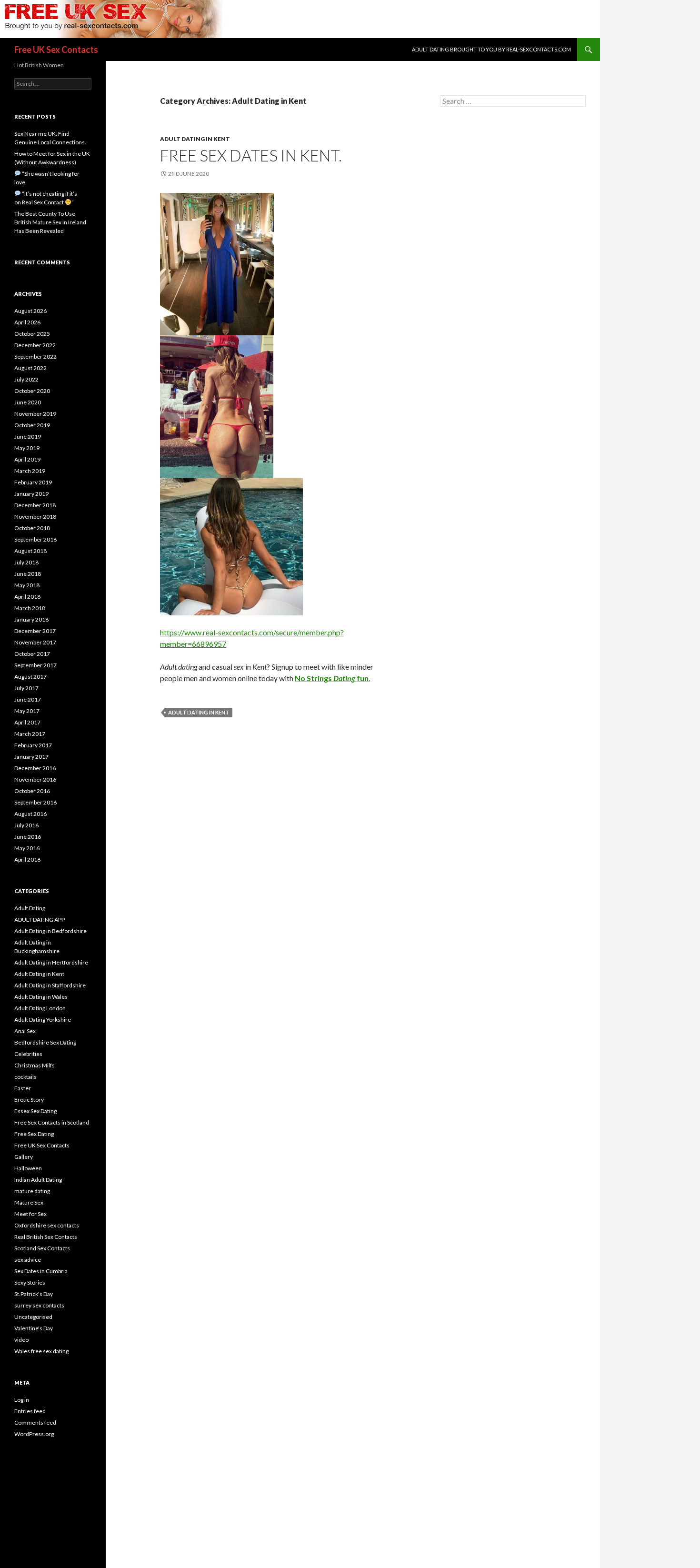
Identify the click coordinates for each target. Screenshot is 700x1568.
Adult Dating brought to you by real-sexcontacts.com (491, 49)
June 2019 (27, 436)
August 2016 (30, 813)
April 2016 (27, 859)
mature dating (32, 1191)
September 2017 (35, 665)
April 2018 (27, 596)
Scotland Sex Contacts (42, 1248)
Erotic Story (29, 1099)
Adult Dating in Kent (195, 138)
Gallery (23, 1156)
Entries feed (30, 1411)
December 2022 (35, 345)
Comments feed (35, 1422)
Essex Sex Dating (35, 1111)
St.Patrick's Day (33, 1293)
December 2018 (35, 505)
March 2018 (29, 608)
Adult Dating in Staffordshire (50, 985)
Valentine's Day (33, 1328)
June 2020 (27, 402)
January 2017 (31, 756)
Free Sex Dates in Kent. (251, 155)
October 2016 (32, 790)
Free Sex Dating (34, 1133)
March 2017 (29, 733)
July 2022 (26, 379)
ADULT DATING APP (39, 919)
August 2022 (30, 368)
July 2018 (26, 562)
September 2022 (35, 356)
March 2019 (29, 470)
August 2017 (30, 676)
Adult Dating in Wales (41, 996)
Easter (22, 1088)
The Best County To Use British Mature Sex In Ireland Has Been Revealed (50, 222)
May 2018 (27, 585)
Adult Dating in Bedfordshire (50, 931)
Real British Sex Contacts (45, 1236)
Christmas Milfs (34, 1065)
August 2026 (30, 310)
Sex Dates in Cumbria (41, 1271)
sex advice (27, 1259)
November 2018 (35, 516)
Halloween (28, 1168)
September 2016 (35, 802)
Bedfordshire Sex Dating (45, 1042)
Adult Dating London (40, 1008)
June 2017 (27, 699)
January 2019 (31, 493)
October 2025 (32, 333)
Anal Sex (25, 1031)
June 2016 (27, 836)
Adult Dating (29, 908)
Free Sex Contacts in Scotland (51, 1122)
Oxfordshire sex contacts (46, 1225)
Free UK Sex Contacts (56, 49)
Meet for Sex (30, 1213)
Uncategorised (33, 1316)
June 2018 (27, 573)
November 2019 (35, 413)
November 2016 (35, 779)
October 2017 (32, 653)
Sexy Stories (29, 1282)
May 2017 (27, 710)
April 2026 (27, 322)
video (21, 1339)
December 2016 (35, 768)
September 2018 (35, 539)
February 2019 (33, 482)
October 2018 (32, 528)
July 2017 (26, 688)
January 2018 (31, 619)
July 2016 (26, 825)
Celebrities (28, 1053)
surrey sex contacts (39, 1305)
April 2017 (27, 722)
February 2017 (33, 745)
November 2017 (35, 642)
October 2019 (32, 425)
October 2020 (32, 390)
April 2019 (27, 459)
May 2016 (27, 848)
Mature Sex (28, 1202)
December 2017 (35, 630)
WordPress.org (34, 1433)
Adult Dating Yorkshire (42, 1019)
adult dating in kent (198, 712)
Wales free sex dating (41, 1351)
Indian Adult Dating (38, 1179)
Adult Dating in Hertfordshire (51, 962)
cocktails (25, 1076)
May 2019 (27, 448)
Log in (21, 1399)
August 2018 (30, 550)
